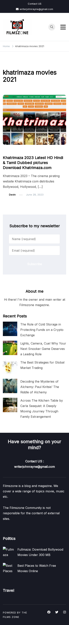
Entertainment (13, 150)
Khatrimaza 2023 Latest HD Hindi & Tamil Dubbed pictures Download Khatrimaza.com (33, 162)
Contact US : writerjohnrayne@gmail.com (34, 464)
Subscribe (34, 264)
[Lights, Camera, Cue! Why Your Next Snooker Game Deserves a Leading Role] (10, 348)
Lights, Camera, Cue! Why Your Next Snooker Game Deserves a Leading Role (43, 348)
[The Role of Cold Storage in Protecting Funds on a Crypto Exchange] (10, 329)
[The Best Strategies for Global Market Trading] (10, 367)
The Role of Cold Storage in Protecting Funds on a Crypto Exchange (41, 329)
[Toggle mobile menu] (63, 27)
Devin (12, 194)
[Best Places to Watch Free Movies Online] (8, 568)
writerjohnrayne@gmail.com (36, 9)
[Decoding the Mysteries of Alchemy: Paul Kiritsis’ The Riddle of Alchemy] (10, 386)
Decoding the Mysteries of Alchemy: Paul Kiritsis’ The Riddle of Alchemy (39, 386)
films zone (11, 616)
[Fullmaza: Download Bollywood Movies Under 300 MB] (8, 552)
